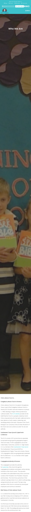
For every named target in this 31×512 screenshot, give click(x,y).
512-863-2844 (19, 6)
